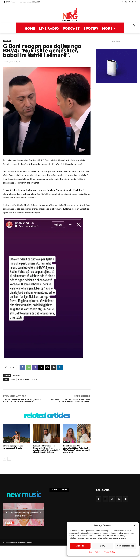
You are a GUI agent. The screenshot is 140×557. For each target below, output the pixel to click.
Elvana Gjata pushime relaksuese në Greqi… (13, 447)
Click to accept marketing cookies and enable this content (23, 514)
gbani (34, 379)
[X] (132, 2)
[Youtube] (135, 2)
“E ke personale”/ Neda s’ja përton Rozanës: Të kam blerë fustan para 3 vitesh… (70, 400)
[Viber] (35, 367)
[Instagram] (126, 2)
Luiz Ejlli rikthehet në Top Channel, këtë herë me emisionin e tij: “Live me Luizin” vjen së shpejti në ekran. (46, 449)
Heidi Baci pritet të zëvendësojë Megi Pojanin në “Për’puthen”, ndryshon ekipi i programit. (76, 449)
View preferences (125, 545)
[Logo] (70, 15)
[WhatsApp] (28, 367)
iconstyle (17, 376)
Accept (80, 545)
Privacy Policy (109, 552)
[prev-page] (4, 459)
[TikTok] (129, 2)
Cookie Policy (94, 552)
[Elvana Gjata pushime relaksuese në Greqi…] (16, 433)
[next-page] (9, 459)
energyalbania (23, 379)
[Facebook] (123, 2)
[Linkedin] (60, 367)
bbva (13, 379)
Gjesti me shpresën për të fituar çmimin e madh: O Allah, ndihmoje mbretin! (22, 400)
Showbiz (7, 40)
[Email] (47, 367)
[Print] (53, 367)
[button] (134, 525)
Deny (102, 545)
